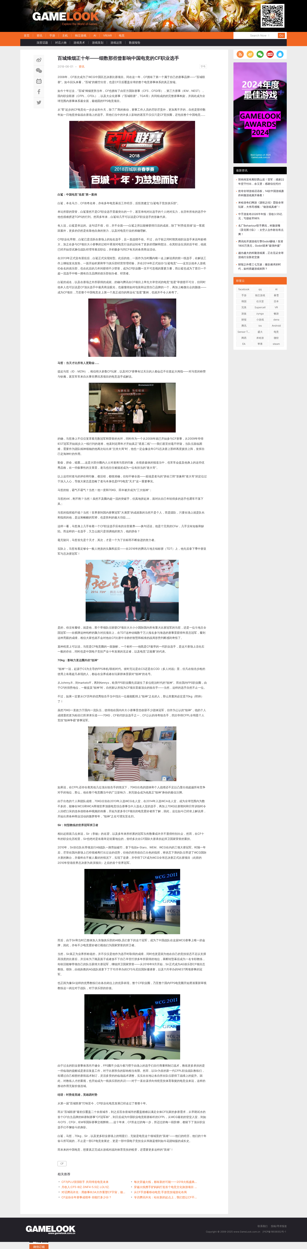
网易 (243, 337)
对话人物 (60, 42)
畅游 (276, 313)
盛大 (260, 331)
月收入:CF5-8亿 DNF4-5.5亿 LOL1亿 (85, 1187)
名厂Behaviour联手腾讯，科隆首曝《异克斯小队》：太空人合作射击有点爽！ (261, 230)
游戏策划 (97, 42)
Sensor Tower (245, 331)
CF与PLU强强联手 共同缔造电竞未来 (85, 1182)
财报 (243, 319)
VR (276, 307)
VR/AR (107, 35)
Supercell (260, 307)
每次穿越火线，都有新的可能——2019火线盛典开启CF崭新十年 (166, 1182)
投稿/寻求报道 (279, 1226)
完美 (243, 307)
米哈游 (260, 337)
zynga (260, 313)
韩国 (243, 301)
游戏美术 (79, 42)
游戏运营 (116, 42)
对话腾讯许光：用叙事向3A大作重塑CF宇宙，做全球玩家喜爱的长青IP (94, 1192)
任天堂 (260, 301)
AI (94, 35)
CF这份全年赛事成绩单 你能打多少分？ (86, 1197)
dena (276, 319)
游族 (243, 313)
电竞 (122, 35)
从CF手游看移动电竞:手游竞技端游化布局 (160, 1192)
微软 (276, 337)
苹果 (260, 343)
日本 (276, 301)
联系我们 (263, 1226)
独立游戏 (80, 35)
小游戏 (260, 319)
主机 (65, 35)
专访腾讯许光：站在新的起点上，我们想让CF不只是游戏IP (166, 1197)
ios (260, 325)
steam (276, 343)
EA (243, 343)
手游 (52, 35)
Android (276, 325)
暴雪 (276, 295)
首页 (26, 35)
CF (62, 1163)
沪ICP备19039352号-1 (274, 1231)
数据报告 (134, 42)
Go (281, 35)
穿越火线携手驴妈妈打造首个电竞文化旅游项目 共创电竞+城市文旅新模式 (166, 1187)
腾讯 (243, 325)
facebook (243, 289)
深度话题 (42, 42)
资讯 (39, 35)
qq (260, 289)
